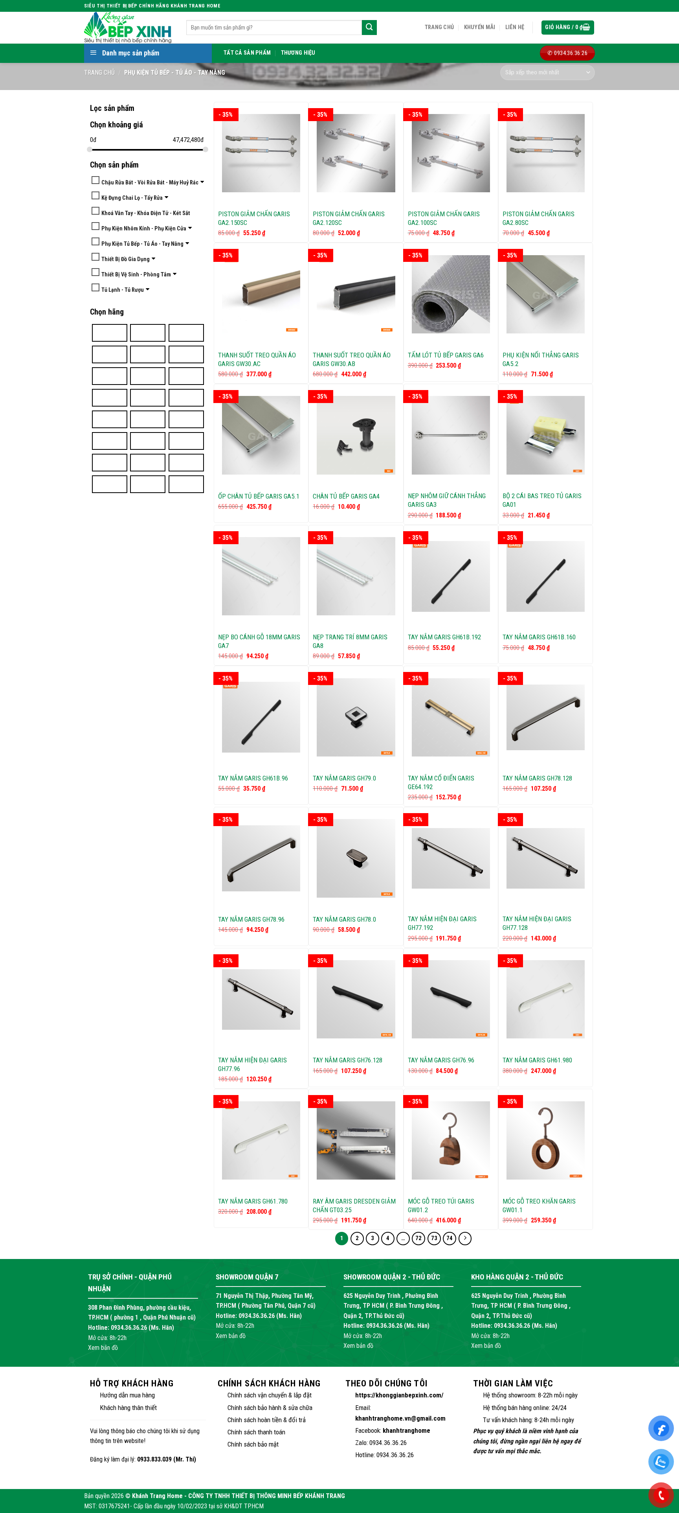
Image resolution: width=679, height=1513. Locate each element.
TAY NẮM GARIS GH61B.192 (444, 637)
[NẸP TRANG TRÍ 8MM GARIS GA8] (356, 576)
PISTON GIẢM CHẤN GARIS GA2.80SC (538, 218)
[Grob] (109, 397)
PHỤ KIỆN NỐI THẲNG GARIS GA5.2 (541, 359)
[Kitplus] (186, 440)
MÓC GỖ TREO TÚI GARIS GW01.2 (441, 1205)
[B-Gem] (109, 332)
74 (449, 1238)
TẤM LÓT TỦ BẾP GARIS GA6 (446, 355)
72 (418, 1238)
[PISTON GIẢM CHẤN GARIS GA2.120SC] (356, 153)
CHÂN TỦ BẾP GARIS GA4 (346, 496)
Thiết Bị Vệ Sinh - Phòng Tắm (136, 274)
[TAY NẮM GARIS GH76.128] (356, 999)
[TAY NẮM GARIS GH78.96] (261, 858)
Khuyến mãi (479, 27)
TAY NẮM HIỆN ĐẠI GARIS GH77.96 (252, 1064)
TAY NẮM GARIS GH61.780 (253, 1201)
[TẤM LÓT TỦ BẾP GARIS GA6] (451, 294)
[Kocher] (109, 462)
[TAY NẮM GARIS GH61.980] (545, 999)
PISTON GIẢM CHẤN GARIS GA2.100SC (444, 218)
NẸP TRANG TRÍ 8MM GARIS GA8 (350, 641)
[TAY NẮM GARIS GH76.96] (451, 999)
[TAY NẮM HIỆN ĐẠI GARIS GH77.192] (451, 858)
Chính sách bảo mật (253, 1444)
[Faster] (147, 375)
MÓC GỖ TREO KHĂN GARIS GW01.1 (539, 1205)
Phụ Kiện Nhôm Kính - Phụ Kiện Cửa (143, 228)
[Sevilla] (186, 483)
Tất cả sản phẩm (247, 53)
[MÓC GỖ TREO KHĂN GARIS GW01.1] (545, 1140)
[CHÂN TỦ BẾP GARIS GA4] (356, 435)
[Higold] (186, 397)
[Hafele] (147, 397)
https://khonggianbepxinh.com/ (399, 1395)
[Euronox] (109, 375)
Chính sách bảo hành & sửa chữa (270, 1408)
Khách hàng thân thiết (128, 1408)
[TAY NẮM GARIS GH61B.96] (261, 717)
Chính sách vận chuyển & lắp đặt (270, 1395)
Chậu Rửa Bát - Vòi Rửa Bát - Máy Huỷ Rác (149, 182)
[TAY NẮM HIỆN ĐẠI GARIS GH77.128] (545, 858)
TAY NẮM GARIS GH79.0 (344, 778)
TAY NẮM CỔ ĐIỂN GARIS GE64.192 (441, 782)
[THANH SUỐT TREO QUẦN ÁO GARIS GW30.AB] (356, 294)
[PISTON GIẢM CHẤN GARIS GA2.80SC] (545, 153)
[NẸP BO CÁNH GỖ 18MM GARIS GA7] (261, 576)
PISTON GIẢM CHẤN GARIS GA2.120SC (349, 218)
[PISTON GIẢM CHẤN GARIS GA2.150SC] (261, 153)
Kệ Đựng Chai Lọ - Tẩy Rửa (132, 197)
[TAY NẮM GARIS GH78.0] (356, 858)
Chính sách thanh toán (256, 1432)
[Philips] (109, 483)
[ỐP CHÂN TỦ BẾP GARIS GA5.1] (261, 435)
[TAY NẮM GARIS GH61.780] (261, 1140)
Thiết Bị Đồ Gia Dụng (125, 259)
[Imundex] (147, 419)
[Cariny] (186, 332)
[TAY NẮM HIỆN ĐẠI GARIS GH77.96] (261, 999)
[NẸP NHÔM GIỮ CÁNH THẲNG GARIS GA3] (451, 435)
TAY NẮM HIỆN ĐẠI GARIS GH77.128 (537, 923)
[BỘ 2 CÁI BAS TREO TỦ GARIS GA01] (545, 435)
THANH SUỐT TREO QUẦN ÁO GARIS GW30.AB (352, 359)
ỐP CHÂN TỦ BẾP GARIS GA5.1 (258, 496)
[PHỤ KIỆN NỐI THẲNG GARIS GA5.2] (545, 294)
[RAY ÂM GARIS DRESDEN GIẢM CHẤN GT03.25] (356, 1140)
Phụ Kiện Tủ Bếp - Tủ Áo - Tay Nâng (142, 243)
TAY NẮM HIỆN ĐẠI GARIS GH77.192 (442, 923)
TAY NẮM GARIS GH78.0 (344, 919)
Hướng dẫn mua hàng (127, 1395)
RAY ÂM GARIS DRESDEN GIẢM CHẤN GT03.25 (354, 1205)
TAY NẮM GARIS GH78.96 (251, 919)
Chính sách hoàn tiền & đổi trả (267, 1420)
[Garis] (186, 375)
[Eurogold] (186, 354)
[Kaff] (147, 440)
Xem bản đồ (103, 1347)
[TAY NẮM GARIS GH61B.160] (545, 576)
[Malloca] (186, 462)
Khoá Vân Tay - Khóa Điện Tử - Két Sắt (145, 213)
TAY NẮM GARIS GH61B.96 (253, 778)
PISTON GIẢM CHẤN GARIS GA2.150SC (254, 218)
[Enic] (147, 354)
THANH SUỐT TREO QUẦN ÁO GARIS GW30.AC (257, 359)
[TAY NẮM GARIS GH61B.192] (451, 576)
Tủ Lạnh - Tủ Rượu (122, 289)
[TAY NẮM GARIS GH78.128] (545, 717)
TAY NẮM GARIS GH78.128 (537, 778)
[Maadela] (147, 462)
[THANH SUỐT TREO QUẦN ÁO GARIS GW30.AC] (261, 294)
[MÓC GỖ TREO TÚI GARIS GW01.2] (451, 1140)
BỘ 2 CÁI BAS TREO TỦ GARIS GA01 (542, 500)
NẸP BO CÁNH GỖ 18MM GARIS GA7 (259, 641)
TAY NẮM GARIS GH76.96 (441, 1060)
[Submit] (369, 27)
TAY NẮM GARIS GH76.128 (347, 1060)
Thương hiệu (298, 53)
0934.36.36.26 (129, 1327)
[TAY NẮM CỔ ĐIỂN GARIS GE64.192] (451, 717)
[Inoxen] (109, 440)
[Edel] (109, 354)
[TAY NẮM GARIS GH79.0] (356, 717)
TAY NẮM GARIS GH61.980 (537, 1060)
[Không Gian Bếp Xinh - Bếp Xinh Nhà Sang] (129, 27)
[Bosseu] (147, 332)
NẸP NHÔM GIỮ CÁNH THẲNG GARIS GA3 (447, 500)
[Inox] (186, 419)
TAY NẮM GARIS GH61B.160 (539, 637)
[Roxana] (147, 483)
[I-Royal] (109, 419)
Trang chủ (439, 27)
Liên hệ (515, 27)
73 (434, 1238)
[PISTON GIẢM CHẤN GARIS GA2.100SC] (451, 153)
